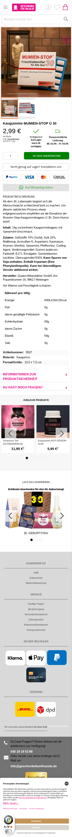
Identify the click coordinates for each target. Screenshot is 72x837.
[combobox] (36, 19)
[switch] (8, 831)
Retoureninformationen (36, 624)
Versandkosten (13, 139)
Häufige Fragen (36, 604)
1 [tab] (27, 458)
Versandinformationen (36, 614)
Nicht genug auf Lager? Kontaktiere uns (36, 167)
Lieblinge (57, 8)
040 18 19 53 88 (22, 751)
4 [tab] (40, 458)
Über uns (48, 8)
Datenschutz (36, 578)
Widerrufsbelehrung (36, 583)
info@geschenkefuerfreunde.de (34, 766)
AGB (36, 572)
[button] (26, 108)
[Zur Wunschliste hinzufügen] (66, 40)
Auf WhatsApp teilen (39, 187)
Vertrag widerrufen (36, 630)
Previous (10, 433)
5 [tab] (45, 458)
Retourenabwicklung (58, 726)
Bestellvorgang (36, 609)
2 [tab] (31, 458)
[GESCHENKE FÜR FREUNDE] (24, 7)
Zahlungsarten (36, 619)
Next (61, 433)
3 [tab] (36, 458)
